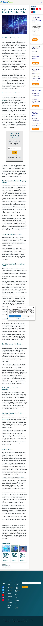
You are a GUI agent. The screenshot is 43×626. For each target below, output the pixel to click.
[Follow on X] (32, 9)
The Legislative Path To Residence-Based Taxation (22, 556)
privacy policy (15, 159)
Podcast (9, 592)
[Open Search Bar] (38, 2)
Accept (15, 316)
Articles (4, 564)
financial (5, 565)
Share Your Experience (9, 589)
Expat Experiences (10, 586)
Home (3, 6)
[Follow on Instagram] (40, 9)
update (8, 565)
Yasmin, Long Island (7, 566)
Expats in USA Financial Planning (16, 606)
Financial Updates (9, 594)
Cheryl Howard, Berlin (7, 568)
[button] (33, 307)
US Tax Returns (16, 598)
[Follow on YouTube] (37, 9)
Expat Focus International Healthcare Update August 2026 (6, 555)
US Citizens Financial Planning (17, 602)
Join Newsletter (9, 600)
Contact (9, 605)
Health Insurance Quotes (17, 583)
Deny (28, 316)
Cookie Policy (18, 318)
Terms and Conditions (16, 620)
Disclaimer (24, 620)
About (8, 607)
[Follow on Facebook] (34, 9)
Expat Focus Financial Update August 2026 (14, 555)
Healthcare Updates (9, 597)
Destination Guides (9, 583)
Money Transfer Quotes (16, 587)
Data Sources (24, 621)
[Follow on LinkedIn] (34, 12)
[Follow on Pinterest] (32, 12)
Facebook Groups (9, 603)
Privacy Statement (24, 318)
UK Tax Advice (16, 595)
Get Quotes (35, 63)
